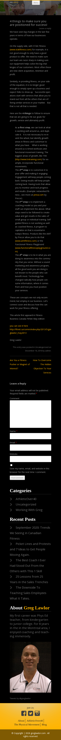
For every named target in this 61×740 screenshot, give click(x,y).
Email (13, 442)
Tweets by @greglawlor (20, 698)
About (30, 607)
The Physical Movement (27, 724)
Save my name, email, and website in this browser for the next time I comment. (29, 470)
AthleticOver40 (26, 499)
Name (13, 431)
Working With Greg (29, 510)
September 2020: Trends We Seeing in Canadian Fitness (30, 533)
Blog (44, 724)
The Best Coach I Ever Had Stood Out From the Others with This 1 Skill (28, 565)
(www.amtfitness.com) (26, 240)
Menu (36, 2)
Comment (14, 398)
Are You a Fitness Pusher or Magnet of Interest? (20, 364)
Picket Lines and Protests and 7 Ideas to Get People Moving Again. (30, 549)
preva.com (39, 194)
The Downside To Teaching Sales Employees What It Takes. (28, 592)
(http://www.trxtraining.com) (28, 159)
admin (48, 350)
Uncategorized (41, 347)
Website (13, 454)
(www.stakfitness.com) (21, 49)
